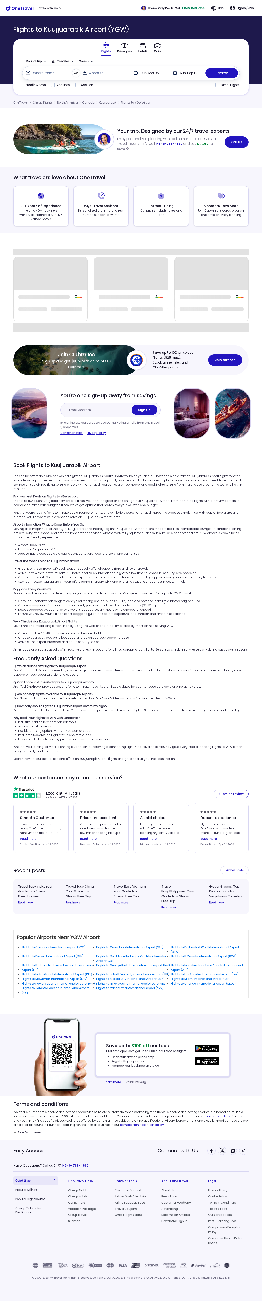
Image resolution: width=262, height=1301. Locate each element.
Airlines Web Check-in (130, 1196)
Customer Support (128, 1190)
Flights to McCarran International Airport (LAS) (54, 979)
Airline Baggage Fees (130, 1203)
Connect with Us (178, 1150)
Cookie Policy (217, 1196)
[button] (173, 8)
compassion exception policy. (142, 1125)
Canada (88, 102)
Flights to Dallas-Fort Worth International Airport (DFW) (205, 949)
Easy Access (28, 1150)
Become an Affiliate (175, 1215)
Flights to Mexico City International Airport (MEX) (130, 979)
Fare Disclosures (29, 1132)
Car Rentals (76, 1203)
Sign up (144, 409)
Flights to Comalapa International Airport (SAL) (129, 947)
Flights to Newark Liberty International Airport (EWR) (58, 983)
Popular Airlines (26, 1190)
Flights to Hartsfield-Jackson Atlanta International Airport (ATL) (207, 967)
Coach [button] (84, 61)
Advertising (169, 1209)
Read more (25, 902)
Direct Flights (230, 85)
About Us (167, 1190)
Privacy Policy (96, 433)
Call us (236, 142)
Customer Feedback (176, 1203)
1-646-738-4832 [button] (75, 1165)
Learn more (76, 367)
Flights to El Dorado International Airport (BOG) (204, 956)
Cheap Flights (43, 102)
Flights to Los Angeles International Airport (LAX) (205, 974)
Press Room (169, 1196)
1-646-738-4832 (169, 143)
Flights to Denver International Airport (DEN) (53, 956)
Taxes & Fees (217, 1209)
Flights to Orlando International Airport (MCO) (203, 983)
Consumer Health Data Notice (225, 1240)
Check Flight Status (129, 1215)
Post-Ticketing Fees (222, 1221)
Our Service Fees (220, 1215)
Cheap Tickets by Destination (28, 1210)
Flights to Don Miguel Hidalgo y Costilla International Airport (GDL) (133, 958)
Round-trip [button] (34, 61)
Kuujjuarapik (107, 102)
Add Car (87, 85)
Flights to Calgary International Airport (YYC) (54, 947)
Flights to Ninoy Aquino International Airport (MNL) (131, 983)
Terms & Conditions (222, 1203)
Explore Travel (48, 8)
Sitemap (74, 1221)
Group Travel (77, 1215)
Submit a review (231, 794)
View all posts (235, 870)
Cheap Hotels (78, 1196)
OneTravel (20, 102)
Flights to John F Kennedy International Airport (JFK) (132, 974)
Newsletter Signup (174, 1221)
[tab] (106, 47)
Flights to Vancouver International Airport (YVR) (130, 988)
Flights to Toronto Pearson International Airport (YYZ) (55, 990)
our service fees (218, 1116)
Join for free (225, 360)
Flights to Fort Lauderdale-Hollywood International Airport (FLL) (58, 967)
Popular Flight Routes (30, 1199)
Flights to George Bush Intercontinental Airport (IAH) (133, 965)
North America (67, 102)
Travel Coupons (126, 1209)
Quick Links (23, 1180)
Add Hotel (63, 85)
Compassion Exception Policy (224, 1229)
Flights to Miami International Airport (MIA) (201, 979)
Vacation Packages (82, 1209)
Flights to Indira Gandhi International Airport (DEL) (57, 974)
